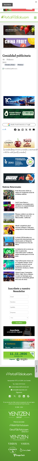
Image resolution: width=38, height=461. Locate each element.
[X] (26, 130)
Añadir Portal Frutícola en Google (20, 124)
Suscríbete (36, 368)
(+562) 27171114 (20, 384)
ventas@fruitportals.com (20, 390)
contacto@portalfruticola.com (20, 387)
